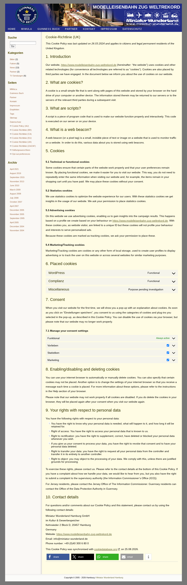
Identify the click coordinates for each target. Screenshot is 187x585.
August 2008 (15, 194)
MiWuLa (26, 29)
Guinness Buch (48, 29)
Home (12, 29)
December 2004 (17, 226)
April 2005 (14, 222)
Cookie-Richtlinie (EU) (22, 138)
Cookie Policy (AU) (20, 126)
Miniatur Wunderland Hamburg (109, 577)
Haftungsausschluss (21, 150)
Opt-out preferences (21, 154)
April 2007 (14, 206)
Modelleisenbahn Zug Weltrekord (136, 7)
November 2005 (17, 214)
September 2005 (17, 218)
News (12, 67)
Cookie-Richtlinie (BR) (22, 130)
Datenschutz (132, 29)
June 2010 (14, 185)
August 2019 (15, 173)
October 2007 (16, 202)
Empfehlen (14, 109)
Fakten (13, 63)
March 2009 (15, 190)
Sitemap (13, 118)
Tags (12, 114)
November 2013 (17, 181)
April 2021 (14, 169)
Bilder (12, 59)
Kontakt (89, 29)
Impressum (109, 29)
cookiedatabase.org (105, 549)
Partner (71, 29)
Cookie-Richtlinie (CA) (22, 134)
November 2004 (17, 230)
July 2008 (14, 198)
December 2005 (17, 210)
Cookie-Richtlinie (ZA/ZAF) (24, 146)
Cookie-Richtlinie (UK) (63, 37)
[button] (58, 557)
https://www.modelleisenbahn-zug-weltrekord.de (88, 64)
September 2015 (17, 177)
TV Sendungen (16, 76)
